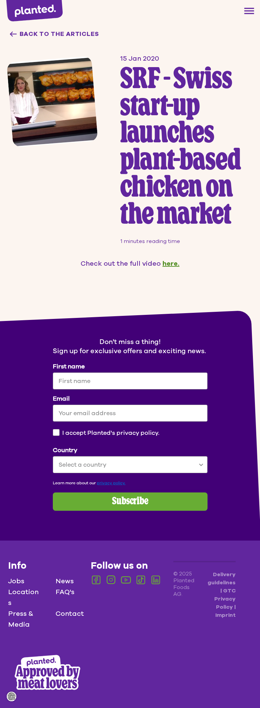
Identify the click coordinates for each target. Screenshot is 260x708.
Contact (70, 613)
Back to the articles (59, 34)
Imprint (225, 615)
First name (69, 366)
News (65, 581)
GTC (229, 590)
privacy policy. (111, 483)
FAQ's (65, 591)
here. (170, 263)
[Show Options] (201, 465)
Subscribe (130, 501)
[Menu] (249, 11)
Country (65, 450)
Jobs (16, 581)
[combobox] (128, 465)
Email (61, 399)
